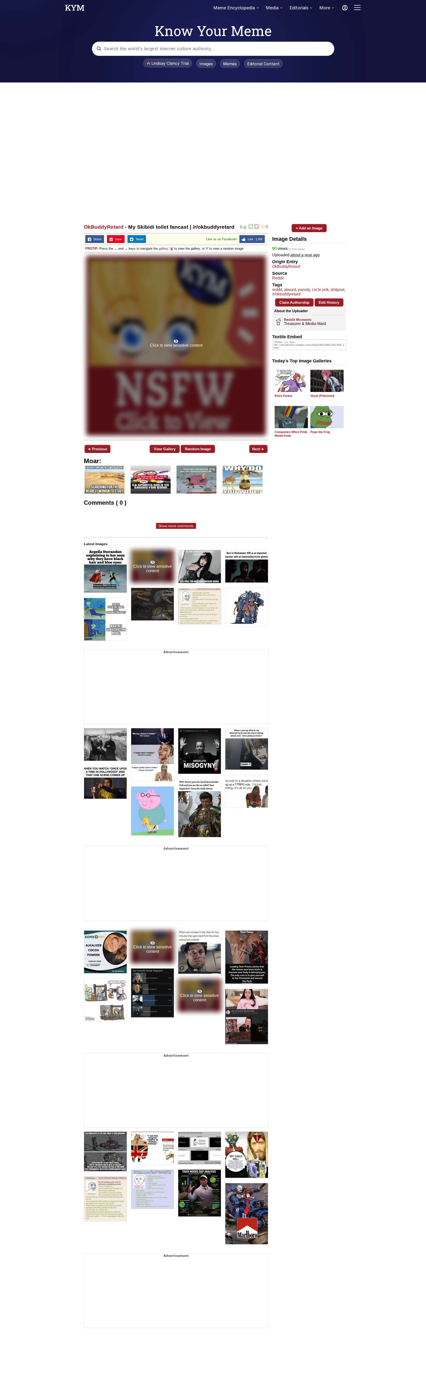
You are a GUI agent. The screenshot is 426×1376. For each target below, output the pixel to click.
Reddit (278, 278)
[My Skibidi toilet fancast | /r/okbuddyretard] (176, 345)
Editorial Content (263, 63)
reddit (277, 290)
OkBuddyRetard (104, 227)
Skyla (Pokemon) (322, 396)
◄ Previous (97, 449)
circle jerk (320, 290)
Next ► (258, 449)
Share (96, 239)
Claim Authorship (294, 302)
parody (304, 290)
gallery (163, 248)
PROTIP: (91, 248)
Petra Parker (284, 396)
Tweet (138, 239)
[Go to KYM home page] (74, 9)
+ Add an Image (309, 228)
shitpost (337, 290)
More (324, 7)
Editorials (299, 7)
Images (206, 63)
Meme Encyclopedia (234, 7)
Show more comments (176, 526)
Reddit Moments (298, 320)
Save (117, 239)
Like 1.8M (254, 239)
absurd (290, 290)
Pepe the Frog (320, 432)
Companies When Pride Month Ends (291, 433)
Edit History (329, 302)
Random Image (198, 449)
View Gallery (165, 449)
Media (272, 7)
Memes (230, 63)
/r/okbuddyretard (286, 294)
